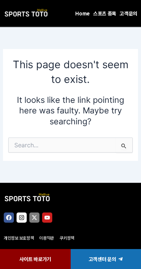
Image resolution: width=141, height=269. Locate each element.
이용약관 (46, 238)
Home (82, 13)
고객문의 (128, 13)
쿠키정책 (66, 238)
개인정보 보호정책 (18, 238)
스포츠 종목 (104, 13)
